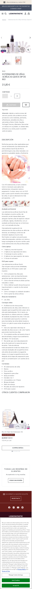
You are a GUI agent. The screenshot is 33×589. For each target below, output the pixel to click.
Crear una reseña (15, 480)
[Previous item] (3, 424)
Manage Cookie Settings (16, 575)
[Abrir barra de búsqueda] (5, 13)
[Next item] (28, 424)
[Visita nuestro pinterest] (22, 507)
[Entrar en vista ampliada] (28, 50)
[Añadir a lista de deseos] (25, 105)
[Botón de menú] (2, 13)
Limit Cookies (16, 580)
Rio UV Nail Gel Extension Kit (12, 432)
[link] (25, 13)
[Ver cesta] (28, 13)
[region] (16, 553)
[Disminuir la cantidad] (5, 96)
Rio (3, 71)
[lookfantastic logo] (16, 13)
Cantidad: (6, 92)
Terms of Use (6, 571)
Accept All (16, 585)
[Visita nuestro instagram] (13, 507)
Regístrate (16, 498)
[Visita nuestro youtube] (18, 507)
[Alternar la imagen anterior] (1, 37)
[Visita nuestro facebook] (9, 507)
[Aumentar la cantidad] (17, 96)
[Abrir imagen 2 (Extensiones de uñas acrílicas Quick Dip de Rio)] (18, 60)
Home (4, 19)
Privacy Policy (22, 569)
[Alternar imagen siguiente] (30, 37)
